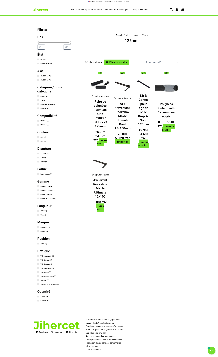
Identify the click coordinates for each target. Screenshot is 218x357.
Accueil (119, 35)
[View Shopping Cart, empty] (183, 10)
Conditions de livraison (96, 333)
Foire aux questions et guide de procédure (104, 329)
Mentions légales (93, 346)
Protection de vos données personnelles (103, 343)
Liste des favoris (93, 349)
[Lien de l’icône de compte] (177, 9)
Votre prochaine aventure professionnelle (104, 339)
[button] (75, 10)
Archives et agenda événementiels (101, 336)
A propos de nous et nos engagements (103, 319)
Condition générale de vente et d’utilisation (105, 326)
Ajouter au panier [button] (143, 143)
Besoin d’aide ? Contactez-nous (100, 323)
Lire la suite (102, 142)
